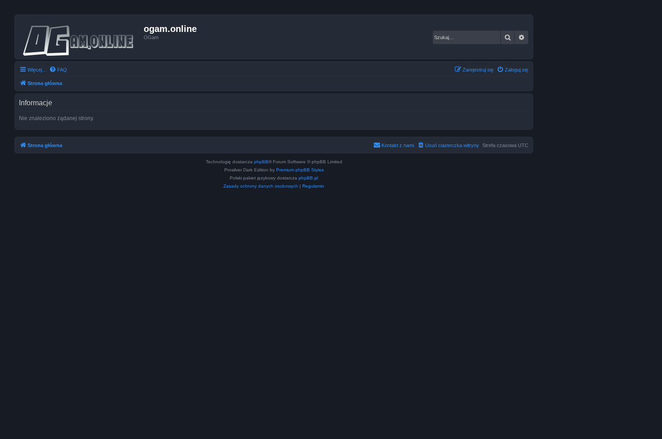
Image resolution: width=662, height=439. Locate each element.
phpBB (261, 161)
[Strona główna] (80, 37)
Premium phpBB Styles (300, 169)
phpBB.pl (308, 177)
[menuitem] (58, 69)
